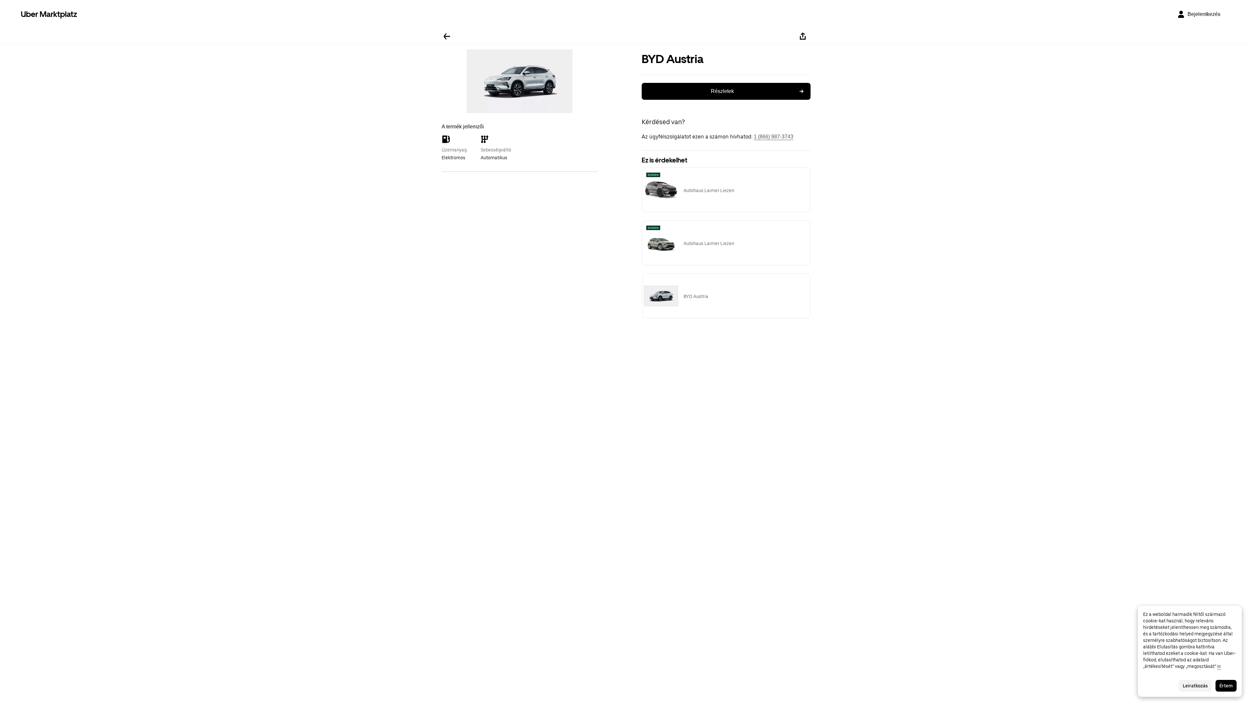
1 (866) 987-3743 (773, 136)
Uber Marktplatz (49, 14)
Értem (1226, 685)
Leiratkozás (1195, 685)
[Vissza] (447, 36)
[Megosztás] (803, 36)
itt (1219, 666)
